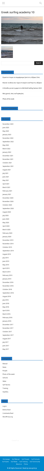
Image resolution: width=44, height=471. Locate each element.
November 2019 (8, 244)
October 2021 (7, 163)
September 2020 (8, 208)
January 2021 (7, 194)
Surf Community (35, 461)
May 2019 (6, 265)
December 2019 (8, 240)
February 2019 (7, 275)
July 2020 (5, 216)
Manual (5, 364)
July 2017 (5, 342)
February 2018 (7, 318)
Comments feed (8, 413)
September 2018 (8, 293)
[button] (40, 3)
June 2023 (6, 128)
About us (19, 464)
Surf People (25, 459)
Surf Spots (5, 461)
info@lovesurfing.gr (26, 440)
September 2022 (8, 142)
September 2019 (8, 251)
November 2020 (8, 201)
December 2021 (8, 156)
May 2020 (6, 223)
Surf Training (23, 461)
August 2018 (7, 296)
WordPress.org (8, 417)
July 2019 (5, 258)
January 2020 (7, 237)
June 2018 (6, 303)
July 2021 (5, 173)
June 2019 (6, 261)
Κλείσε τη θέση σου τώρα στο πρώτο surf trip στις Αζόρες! (22, 83)
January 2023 (7, 135)
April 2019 (6, 268)
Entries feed (6, 410)
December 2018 (8, 282)
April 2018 (6, 310)
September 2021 (8, 166)
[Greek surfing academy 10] (22, 44)
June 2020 (6, 219)
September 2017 (8, 335)
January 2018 (7, 321)
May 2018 (6, 307)
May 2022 (6, 145)
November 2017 (8, 328)
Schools (5, 378)
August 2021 (7, 170)
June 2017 (6, 346)
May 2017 (6, 349)
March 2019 (6, 272)
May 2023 (6, 131)
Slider (4, 381)
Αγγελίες (5, 392)
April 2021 (6, 184)
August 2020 (7, 212)
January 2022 (7, 152)
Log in (5, 406)
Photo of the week (8, 99)
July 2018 (5, 300)
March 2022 (6, 149)
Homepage (6, 459)
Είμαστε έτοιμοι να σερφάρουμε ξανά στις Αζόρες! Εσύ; (21, 77)
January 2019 (7, 279)
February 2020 (7, 233)
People (5, 371)
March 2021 (6, 187)
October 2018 (7, 289)
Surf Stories (6, 385)
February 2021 (7, 191)
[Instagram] (25, 447)
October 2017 (7, 332)
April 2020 (6, 226)
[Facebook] (19, 447)
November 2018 (8, 286)
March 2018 (6, 314)
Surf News (14, 461)
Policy (26, 464)
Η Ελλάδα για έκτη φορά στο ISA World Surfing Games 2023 (22, 88)
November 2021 (8, 159)
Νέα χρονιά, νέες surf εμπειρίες (13, 93)
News (4, 367)
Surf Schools (35, 459)
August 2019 (7, 254)
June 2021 (6, 177)
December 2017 (8, 325)
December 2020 (8, 198)
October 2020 (7, 205)
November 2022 (8, 138)
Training (5, 388)
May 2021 (6, 180)
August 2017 (7, 339)
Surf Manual (15, 459)
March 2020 (6, 230)
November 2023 (8, 124)
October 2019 (7, 247)
